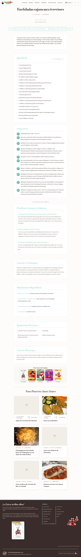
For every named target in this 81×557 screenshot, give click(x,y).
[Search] (78, 2)
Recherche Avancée (47, 509)
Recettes (31, 2)
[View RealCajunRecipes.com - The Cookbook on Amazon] (18, 530)
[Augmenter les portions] (63, 59)
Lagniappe (45, 521)
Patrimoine (59, 514)
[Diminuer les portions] (53, 59)
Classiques (43, 2)
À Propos (59, 509)
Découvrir (60, 2)
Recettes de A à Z (47, 511)
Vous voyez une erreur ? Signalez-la (41, 201)
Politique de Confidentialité (49, 523)
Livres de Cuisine (52, 2)
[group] (57, 59)
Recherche (24, 2)
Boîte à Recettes (46, 514)
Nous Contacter (46, 518)
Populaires (37, 2)
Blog (58, 516)
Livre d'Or (45, 516)
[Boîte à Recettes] (75, 2)
